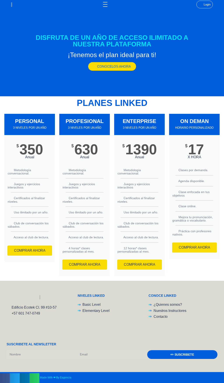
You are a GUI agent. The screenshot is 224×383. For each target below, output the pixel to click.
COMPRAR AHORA (30, 250)
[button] (5, 378)
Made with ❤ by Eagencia (55, 377)
